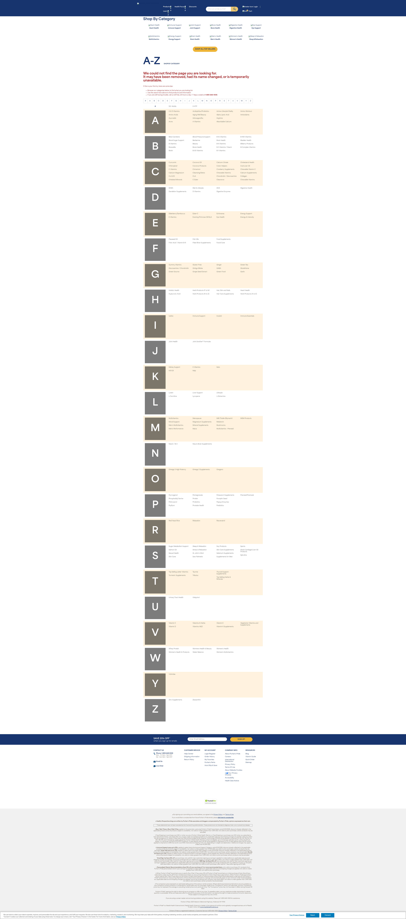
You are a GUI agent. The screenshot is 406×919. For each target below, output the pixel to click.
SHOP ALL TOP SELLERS (205, 49)
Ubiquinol (196, 597)
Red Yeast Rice (174, 521)
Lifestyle (220, 393)
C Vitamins (173, 169)
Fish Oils (196, 239)
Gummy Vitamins (175, 265)
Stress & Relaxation (200, 550)
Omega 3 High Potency (177, 469)
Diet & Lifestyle (198, 188)
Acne (171, 122)
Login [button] (256, 7)
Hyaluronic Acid (174, 294)
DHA (218, 188)
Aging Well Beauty (199, 115)
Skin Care (172, 557)
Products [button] (166, 7)
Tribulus (195, 575)
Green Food (221, 272)
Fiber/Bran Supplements (202, 243)
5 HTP (195, 106)
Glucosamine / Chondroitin (179, 268)
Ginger (219, 265)
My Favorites (209, 759)
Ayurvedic (172, 118)
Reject (312, 915)
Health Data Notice (232, 781)
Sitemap (249, 762)
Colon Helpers (222, 166)
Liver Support (198, 393)
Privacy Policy (230, 764)
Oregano (220, 469)
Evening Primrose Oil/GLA (202, 217)
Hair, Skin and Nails (223, 290)
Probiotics (196, 502)
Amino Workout (246, 111)
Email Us (159, 761)
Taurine (195, 572)
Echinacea (220, 214)
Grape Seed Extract (200, 272)
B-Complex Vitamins (247, 147)
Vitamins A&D (198, 626)
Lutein (171, 393)
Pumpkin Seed (222, 499)
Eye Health (220, 217)
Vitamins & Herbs (199, 623)
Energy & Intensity (247, 217)
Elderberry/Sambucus (177, 214)
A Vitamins (196, 122)
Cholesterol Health (247, 162)
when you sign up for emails (165, 740)
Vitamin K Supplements (225, 626)
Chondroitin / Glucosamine (227, 176)
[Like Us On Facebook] (198, 787)
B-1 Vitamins (221, 151)
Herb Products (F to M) (201, 290)
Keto (218, 367)
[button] (194, 802)
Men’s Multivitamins (176, 425)
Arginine (220, 118)
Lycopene (196, 396)
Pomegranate (198, 495)
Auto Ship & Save (211, 765)
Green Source (174, 272)
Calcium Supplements (248, 173)
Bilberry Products (246, 144)
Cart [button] (249, 11)
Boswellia (172, 147)
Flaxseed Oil (173, 239)
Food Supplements (223, 239)
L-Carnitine (173, 396)
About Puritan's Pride (232, 754)
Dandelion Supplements (177, 191)
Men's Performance (176, 429)
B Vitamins (172, 144)
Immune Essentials (247, 316)
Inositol (219, 316)
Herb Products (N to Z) (201, 294)
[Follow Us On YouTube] (207, 787)
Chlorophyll (173, 166)
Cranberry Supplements (225, 169)
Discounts (193, 7)
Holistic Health (174, 290)
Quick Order (250, 759)
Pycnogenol (173, 495)
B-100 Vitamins (245, 137)
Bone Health (197, 147)
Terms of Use (229, 814)
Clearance (220, 180)
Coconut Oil (197, 162)
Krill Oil (171, 371)
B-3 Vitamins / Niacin (224, 147)
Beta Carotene (174, 137)
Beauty (195, 144)
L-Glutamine (221, 396)
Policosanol (173, 502)
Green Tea (244, 265)
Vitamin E (220, 623)
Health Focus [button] (179, 7)
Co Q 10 (172, 176)
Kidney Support (174, 367)
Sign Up (241, 739)
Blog (247, 754)
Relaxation (196, 521)
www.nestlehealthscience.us (209, 907)
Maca (195, 429)
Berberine (196, 140)
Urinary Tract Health (176, 597)
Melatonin (220, 422)
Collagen (243, 176)
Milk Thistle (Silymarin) (224, 418)
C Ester (195, 180)
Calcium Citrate (222, 162)
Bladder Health (245, 140)
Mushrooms (221, 425)
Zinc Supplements (175, 700)
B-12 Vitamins (221, 137)
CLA (194, 176)
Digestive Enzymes (223, 191)
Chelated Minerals (175, 180)
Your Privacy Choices (231, 774)
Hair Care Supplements (225, 294)
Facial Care (221, 243)
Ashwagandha (198, 118)
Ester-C (195, 214)
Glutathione (244, 268)
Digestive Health (246, 188)
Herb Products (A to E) (248, 294)
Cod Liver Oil (245, 166)
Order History (210, 757)
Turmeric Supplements (177, 575)
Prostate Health (198, 505)
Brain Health (221, 140)
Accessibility (229, 778)
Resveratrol (221, 521)
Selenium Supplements (225, 553)
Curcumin (172, 162)
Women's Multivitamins (225, 652)
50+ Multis (172, 106)
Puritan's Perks (210, 762)
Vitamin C (172, 623)
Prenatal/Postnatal (247, 495)
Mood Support (174, 422)
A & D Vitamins (174, 111)
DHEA (171, 188)
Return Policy (189, 759)
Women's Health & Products (179, 652)
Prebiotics (220, 505)
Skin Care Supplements (225, 550)
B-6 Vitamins (221, 144)
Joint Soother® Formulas (202, 341)
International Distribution (229, 760)
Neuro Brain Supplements (202, 444)
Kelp (194, 371)
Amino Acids (173, 115)
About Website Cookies (233, 770)
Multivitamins (173, 418)
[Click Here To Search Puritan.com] (234, 9)
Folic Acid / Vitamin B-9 (177, 243)
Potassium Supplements (225, 495)
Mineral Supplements (200, 425)
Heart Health (245, 290)
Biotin (171, 151)
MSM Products (245, 418)
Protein (195, 499)
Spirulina (243, 555)
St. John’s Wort (198, 553)
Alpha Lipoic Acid (223, 115)
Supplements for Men (225, 557)
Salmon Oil (173, 550)
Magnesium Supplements (202, 422)
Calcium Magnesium (176, 173)
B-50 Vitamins (198, 151)
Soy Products (221, 546)
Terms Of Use (230, 767)
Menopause (197, 418)
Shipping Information (192, 757)
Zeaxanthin (197, 700)
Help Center (188, 754)
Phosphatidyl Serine (176, 499)
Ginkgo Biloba (198, 268)
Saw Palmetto (198, 557)
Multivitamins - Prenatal (225, 429)
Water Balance (198, 652)
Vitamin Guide (251, 757)
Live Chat (159, 766)
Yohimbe (172, 674)
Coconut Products (199, 166)
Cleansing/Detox (199, 173)
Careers (228, 757)
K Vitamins (196, 367)
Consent (328, 915)
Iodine (171, 316)
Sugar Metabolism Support (178, 546)
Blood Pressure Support (201, 137)
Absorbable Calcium (224, 122)
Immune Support (199, 316)
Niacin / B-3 (173, 444)
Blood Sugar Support (176, 140)
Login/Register (210, 754)
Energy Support (246, 214)
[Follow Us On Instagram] (202, 787)
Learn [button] (165, 11)
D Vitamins (196, 191)
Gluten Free (197, 265)
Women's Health (223, 649)
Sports (242, 546)
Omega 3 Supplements (201, 469)
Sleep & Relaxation (199, 546)
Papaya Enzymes (223, 502)
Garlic (242, 272)
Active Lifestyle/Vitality (225, 111)
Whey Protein (174, 649)
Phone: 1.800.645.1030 (164, 753)
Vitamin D (172, 626)
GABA (219, 268)
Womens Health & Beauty (202, 649)
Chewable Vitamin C (248, 169)
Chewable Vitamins (224, 173)
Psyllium (172, 505)
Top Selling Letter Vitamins (178, 572)
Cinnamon (196, 169)
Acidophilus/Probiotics (201, 111)
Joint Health (173, 341)
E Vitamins (172, 217)
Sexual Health (174, 553)
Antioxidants (244, 115)
